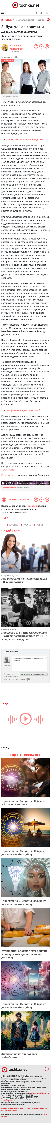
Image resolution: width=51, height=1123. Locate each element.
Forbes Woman (16, 487)
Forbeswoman (8, 475)
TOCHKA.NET (8, 470)
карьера (13, 525)
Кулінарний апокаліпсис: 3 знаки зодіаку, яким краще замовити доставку (24, 954)
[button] (41, 13)
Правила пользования (9, 1108)
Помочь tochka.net (24, 20)
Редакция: (5, 1099)
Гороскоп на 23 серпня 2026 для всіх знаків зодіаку (22, 802)
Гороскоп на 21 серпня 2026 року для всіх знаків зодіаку (23, 902)
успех (40, 525)
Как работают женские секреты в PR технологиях (24, 580)
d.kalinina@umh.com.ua (9, 1101)
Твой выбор (8, 60)
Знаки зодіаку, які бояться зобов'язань (19, 1055)
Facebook (32, 506)
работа (27, 525)
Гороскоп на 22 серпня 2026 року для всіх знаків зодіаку (23, 852)
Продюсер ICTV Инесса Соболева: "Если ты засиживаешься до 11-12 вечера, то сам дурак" (24, 636)
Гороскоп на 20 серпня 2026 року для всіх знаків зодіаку (23, 1005)
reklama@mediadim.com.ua (40, 1093)
